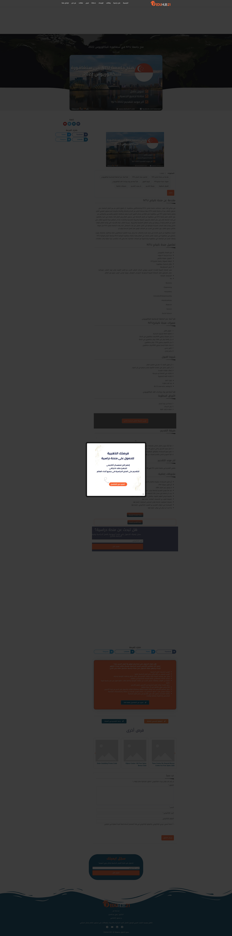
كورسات (101, 3)
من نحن (73, 3)
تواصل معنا (65, 3)
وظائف (108, 3)
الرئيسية (125, 3)
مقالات (81, 3)
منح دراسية (116, 3)
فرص (87, 3)
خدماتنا (93, 3)
